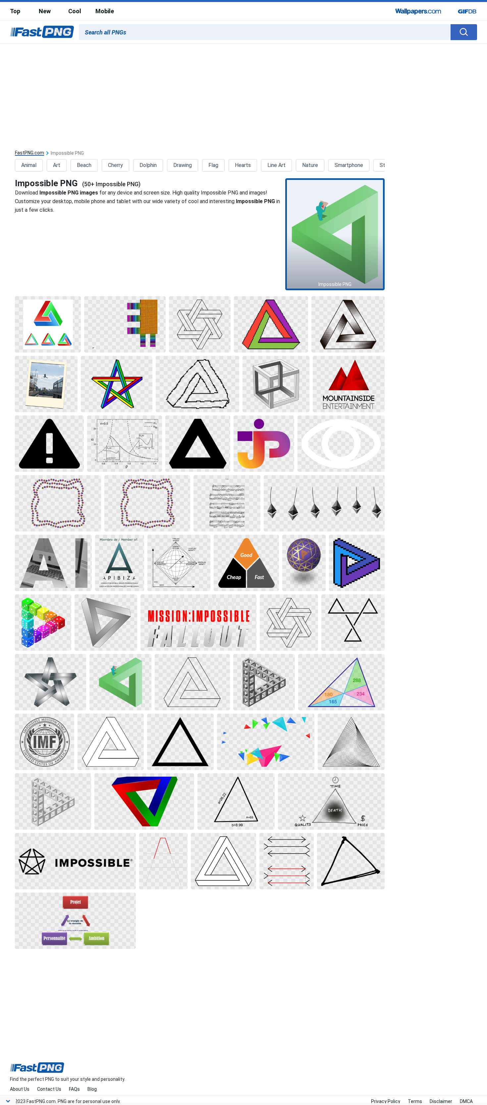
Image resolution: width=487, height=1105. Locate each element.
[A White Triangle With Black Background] (111, 742)
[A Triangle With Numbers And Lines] (341, 682)
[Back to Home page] (42, 32)
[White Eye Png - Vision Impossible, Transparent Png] (341, 443)
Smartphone (349, 165)
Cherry (115, 165)
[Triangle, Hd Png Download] (53, 563)
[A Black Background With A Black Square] (200, 324)
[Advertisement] (243, 93)
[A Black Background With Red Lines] (286, 861)
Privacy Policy (385, 1101)
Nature (310, 165)
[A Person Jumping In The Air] (46, 384)
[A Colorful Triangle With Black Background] (271, 324)
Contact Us (49, 1089)
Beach (84, 165)
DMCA (466, 1101)
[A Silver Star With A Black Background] (50, 682)
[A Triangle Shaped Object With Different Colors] (144, 801)
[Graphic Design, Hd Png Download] (124, 324)
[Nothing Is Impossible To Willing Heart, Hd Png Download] (58, 503)
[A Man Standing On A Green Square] (120, 682)
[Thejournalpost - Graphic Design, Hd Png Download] (264, 443)
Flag (213, 165)
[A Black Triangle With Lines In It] (351, 742)
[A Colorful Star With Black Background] (116, 384)
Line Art (276, 165)
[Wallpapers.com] (418, 11)
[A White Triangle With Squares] (264, 682)
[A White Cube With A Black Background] (276, 384)
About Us (19, 1089)
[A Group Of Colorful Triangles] (266, 742)
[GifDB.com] (467, 11)
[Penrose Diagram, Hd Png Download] (179, 563)
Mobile (104, 11)
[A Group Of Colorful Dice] (43, 622)
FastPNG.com (29, 152)
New (45, 11)
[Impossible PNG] (335, 234)
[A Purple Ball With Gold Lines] (303, 563)
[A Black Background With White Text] (75, 861)
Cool (74, 11)
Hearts (243, 165)
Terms (415, 1101)
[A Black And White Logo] (44, 742)
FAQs (74, 1089)
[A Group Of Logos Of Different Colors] (48, 324)
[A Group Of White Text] (198, 622)
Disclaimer (441, 1101)
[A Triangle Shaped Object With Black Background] (347, 324)
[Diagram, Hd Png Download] (124, 443)
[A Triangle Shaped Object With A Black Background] (106, 622)
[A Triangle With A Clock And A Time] (331, 801)
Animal (28, 165)
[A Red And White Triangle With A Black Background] (163, 861)
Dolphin (148, 165)
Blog (92, 1089)
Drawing (182, 165)
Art (56, 165)
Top (15, 11)
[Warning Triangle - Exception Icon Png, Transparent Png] (49, 443)
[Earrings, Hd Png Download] (324, 503)
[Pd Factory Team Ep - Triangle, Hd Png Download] (349, 384)
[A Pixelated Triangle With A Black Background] (357, 563)
